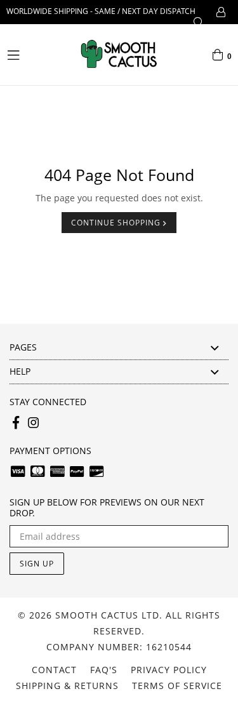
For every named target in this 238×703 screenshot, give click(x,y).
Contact (54, 670)
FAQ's (103, 670)
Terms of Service (177, 686)
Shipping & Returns (67, 686)
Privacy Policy (169, 670)
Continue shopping (117, 222)
